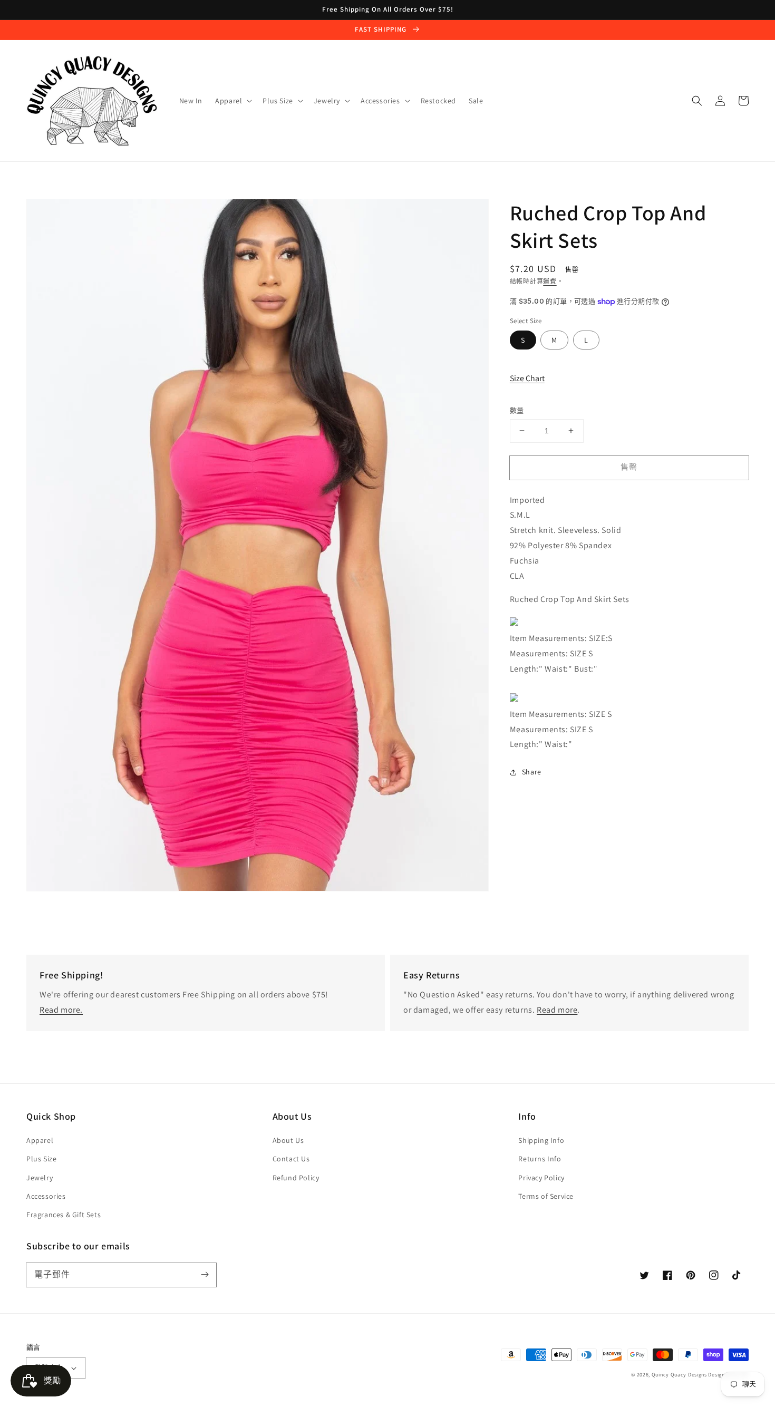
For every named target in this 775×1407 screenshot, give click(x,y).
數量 (517, 410)
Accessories (46, 1196)
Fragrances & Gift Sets (63, 1214)
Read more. (61, 1009)
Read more (557, 1009)
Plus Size (41, 1158)
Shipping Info (541, 1140)
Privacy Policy (541, 1177)
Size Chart (527, 378)
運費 (549, 281)
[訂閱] (204, 1274)
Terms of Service (546, 1196)
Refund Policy (296, 1177)
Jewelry (39, 1177)
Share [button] (531, 772)
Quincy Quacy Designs (679, 1374)
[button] (697, 100)
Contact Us (291, 1158)
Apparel (39, 1140)
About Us (288, 1140)
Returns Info (539, 1158)
